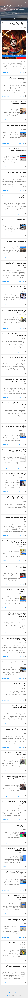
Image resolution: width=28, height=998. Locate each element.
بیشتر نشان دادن (5, 72)
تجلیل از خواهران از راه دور (18, 661)
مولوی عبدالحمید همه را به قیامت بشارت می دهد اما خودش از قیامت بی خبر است (16, 614)
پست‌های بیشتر (14, 987)
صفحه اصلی (14, 13)
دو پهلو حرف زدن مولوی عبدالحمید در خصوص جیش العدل (15, 196)
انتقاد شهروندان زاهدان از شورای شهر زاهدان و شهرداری (16, 497)
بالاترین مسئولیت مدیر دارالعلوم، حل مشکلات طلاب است (16, 849)
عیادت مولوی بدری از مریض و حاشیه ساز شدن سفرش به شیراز (15, 380)
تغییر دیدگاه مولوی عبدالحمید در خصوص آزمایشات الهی (17, 706)
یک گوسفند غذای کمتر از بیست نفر (16, 241)
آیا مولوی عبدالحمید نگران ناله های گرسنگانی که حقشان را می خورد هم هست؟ (16, 777)
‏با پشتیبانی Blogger (13, 992)
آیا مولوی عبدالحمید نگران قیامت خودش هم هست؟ (17, 920)
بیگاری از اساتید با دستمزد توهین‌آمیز (16, 966)
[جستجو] (26, 3)
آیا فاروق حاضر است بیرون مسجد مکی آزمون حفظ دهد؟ (15, 23)
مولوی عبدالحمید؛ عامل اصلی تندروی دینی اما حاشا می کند (15, 334)
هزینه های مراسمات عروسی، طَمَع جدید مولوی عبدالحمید (16, 126)
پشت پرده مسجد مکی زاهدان (14, 6)
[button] (2, 23)
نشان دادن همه (5, 18)
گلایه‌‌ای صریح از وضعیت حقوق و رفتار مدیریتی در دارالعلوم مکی (17, 450)
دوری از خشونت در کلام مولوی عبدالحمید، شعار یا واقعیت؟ (17, 149)
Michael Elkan (9, 995)
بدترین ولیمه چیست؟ (20, 219)
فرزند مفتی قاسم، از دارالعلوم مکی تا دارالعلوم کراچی (16, 590)
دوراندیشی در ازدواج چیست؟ (18, 357)
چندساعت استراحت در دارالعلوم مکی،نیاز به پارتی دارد (17, 896)
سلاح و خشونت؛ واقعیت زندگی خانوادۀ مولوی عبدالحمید (17, 102)
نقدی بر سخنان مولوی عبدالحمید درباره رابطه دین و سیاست (17, 311)
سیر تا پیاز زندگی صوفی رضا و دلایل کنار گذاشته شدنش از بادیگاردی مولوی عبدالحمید (16, 542)
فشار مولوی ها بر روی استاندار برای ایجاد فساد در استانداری (16, 474)
